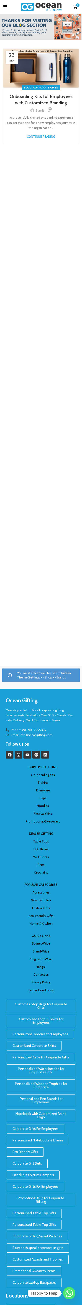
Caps (42, 798)
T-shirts (43, 783)
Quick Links (41, 936)
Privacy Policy (41, 982)
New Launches (41, 900)
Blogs (41, 967)
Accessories (41, 892)
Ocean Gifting (22, 700)
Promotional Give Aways (43, 821)
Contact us (41, 974)
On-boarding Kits (43, 775)
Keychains (41, 872)
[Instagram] (18, 755)
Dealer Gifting (41, 834)
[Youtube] (27, 755)
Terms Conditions (41, 990)
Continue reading (41, 136)
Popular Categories (41, 885)
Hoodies (43, 806)
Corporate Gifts (45, 87)
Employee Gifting (43, 767)
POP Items (41, 849)
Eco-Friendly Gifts (41, 916)
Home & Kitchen (41, 923)
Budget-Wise (41, 943)
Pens (41, 865)
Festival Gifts (43, 814)
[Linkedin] (45, 755)
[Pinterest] (36, 755)
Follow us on (17, 744)
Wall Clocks (41, 857)
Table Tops (41, 841)
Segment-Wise (41, 959)
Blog (28, 87)
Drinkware (43, 790)
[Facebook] (9, 755)
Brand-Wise (41, 951)
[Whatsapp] (69, 1293)
